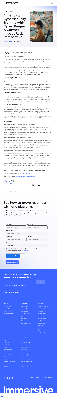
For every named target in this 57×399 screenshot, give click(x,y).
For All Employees (42, 320)
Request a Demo (24, 366)
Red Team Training (42, 313)
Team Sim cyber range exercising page (25, 176)
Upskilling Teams (41, 328)
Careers (22, 344)
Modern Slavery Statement (27, 359)
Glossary (6, 359)
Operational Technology (43, 306)
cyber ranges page (25, 173)
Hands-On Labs (24, 306)
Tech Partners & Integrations (44, 332)
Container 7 (6, 344)
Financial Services (42, 311)
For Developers (41, 323)
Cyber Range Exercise (26, 313)
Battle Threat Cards (8, 354)
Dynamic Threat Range (26, 323)
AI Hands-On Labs (42, 318)
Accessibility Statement (26, 356)
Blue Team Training (42, 316)
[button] (51, 3)
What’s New (6, 342)
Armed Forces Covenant (26, 361)
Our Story (23, 340)
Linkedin (11, 183)
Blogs (5, 340)
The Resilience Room (8, 352)
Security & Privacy (25, 354)
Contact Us (23, 364)
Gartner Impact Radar (11, 70)
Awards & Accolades (25, 347)
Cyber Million (24, 349)
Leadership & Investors (26, 342)
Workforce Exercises (25, 320)
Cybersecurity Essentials (9, 361)
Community (6, 364)
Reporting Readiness (8, 313)
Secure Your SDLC (42, 309)
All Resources (7, 366)
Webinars (6, 347)
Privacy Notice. (27, 250)
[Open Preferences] (2, 396)
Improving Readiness (8, 311)
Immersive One (7, 306)
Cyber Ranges (24, 318)
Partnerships (7, 356)
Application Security (25, 309)
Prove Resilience (7, 309)
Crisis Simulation (24, 311)
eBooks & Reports (8, 349)
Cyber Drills (23, 316)
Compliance (40, 325)
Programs (6, 316)
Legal (22, 352)
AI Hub (39, 330)
